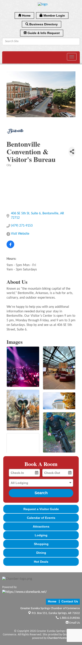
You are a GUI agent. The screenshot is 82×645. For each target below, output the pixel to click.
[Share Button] (71, 152)
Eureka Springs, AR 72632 (56, 613)
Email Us (74, 622)
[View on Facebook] (10, 247)
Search (41, 493)
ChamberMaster (57, 638)
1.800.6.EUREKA (69, 618)
